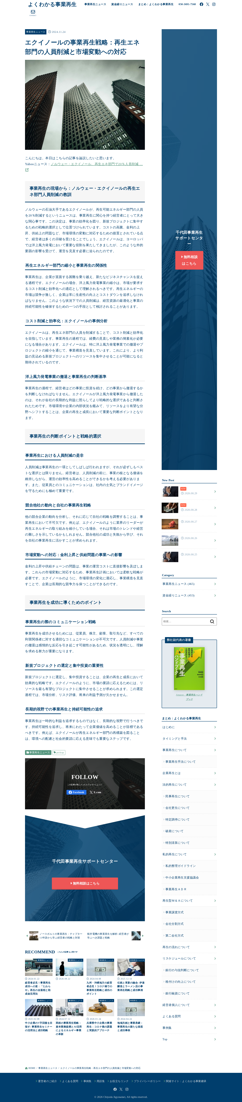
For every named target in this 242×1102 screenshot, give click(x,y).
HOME (31, 1068)
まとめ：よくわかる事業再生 (156, 4)
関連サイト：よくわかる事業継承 (186, 1081)
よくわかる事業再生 (52, 4)
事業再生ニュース (95, 4)
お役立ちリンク (119, 1081)
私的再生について (174, 854)
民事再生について (177, 796)
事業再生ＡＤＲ (176, 889)
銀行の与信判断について (182, 970)
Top (164, 1039)
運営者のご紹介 (47, 1081)
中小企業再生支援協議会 (182, 877)
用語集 (101, 1081)
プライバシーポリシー (147, 1081)
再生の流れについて (176, 947)
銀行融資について (177, 993)
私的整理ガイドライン (180, 865)
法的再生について (174, 784)
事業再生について (174, 750)
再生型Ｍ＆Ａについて (177, 900)
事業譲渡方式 (174, 912)
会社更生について (177, 807)
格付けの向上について (180, 981)
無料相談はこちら (86, 883)
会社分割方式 (174, 924)
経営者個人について (176, 1004)
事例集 (167, 1027)
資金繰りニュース (122, 4)
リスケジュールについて (179, 958)
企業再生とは (171, 773)
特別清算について (177, 842)
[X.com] (208, 4)
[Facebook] (201, 4)
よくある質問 (171, 1016)
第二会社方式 (174, 935)
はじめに (168, 727)
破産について (174, 831)
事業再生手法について (180, 761)
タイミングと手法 (174, 738)
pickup (60, 752)
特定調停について (177, 819)
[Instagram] (214, 4)
